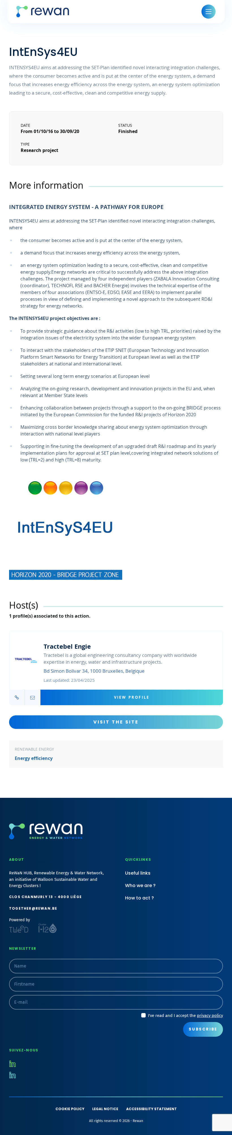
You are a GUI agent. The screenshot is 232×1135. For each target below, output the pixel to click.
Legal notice (105, 1108)
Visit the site (116, 722)
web (17, 697)
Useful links (138, 873)
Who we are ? (140, 885)
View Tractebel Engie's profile (116, 668)
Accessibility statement (151, 1108)
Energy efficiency (34, 758)
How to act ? (139, 898)
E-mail (32, 697)
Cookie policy (69, 1108)
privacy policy (210, 1015)
